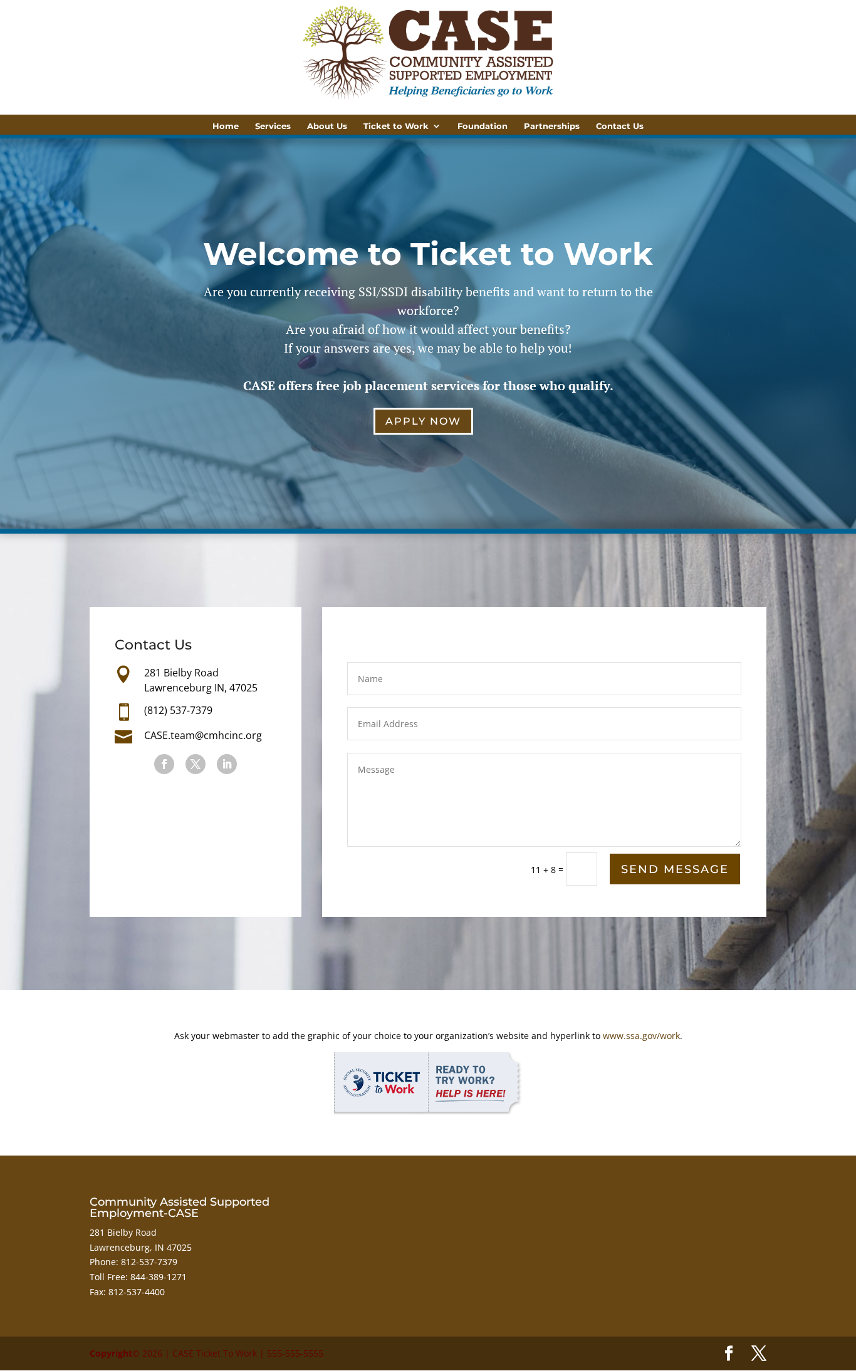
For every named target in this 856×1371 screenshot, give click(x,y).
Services (273, 126)
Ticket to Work (396, 126)
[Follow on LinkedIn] (227, 764)
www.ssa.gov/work (641, 1036)
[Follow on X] (195, 764)
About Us (327, 126)
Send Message (675, 869)
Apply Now (423, 421)
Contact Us (620, 126)
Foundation (482, 126)
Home (225, 126)
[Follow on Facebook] (164, 764)
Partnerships (552, 126)
